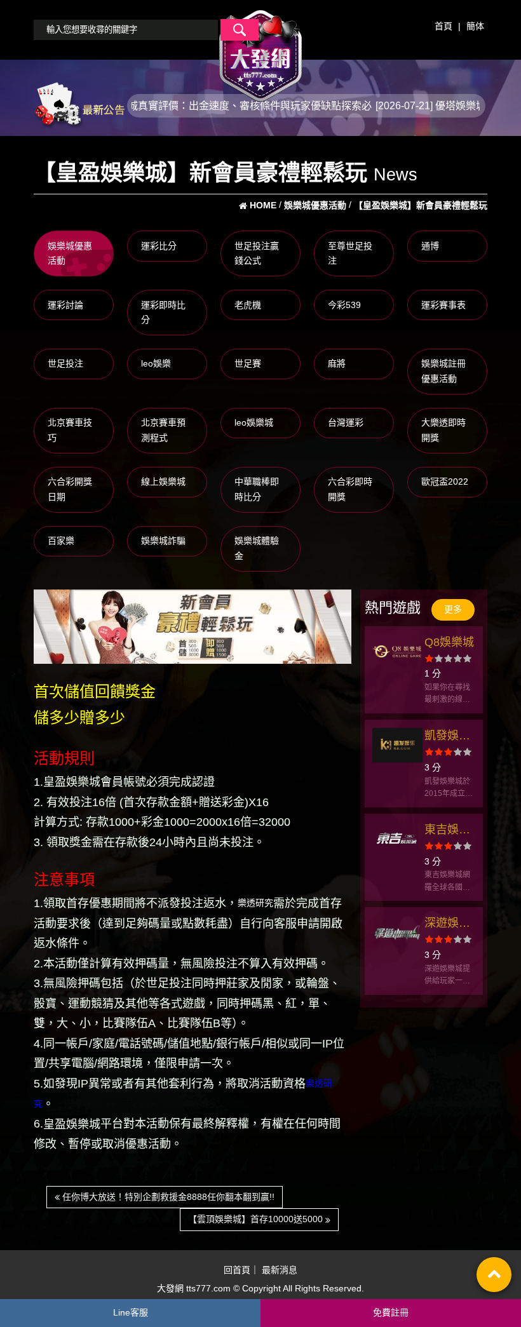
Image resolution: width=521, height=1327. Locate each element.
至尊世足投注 (350, 253)
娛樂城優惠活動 (70, 253)
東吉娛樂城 (447, 831)
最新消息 (279, 1270)
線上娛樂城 (163, 481)
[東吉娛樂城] (397, 839)
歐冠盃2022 (444, 481)
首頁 (443, 26)
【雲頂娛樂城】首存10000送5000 (256, 1219)
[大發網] (260, 50)
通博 (430, 246)
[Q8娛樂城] (397, 652)
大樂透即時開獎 (443, 430)
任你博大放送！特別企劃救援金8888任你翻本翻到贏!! (167, 1197)
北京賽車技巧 (70, 430)
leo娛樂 (156, 363)
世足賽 (247, 363)
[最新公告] (79, 105)
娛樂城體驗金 (256, 548)
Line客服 (130, 1312)
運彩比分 (159, 246)
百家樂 (61, 541)
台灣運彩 (345, 422)
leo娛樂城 (253, 422)
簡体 (475, 26)
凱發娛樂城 (447, 737)
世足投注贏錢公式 (256, 253)
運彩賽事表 (443, 305)
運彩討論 (65, 305)
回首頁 (237, 1270)
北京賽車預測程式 (163, 430)
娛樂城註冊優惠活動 (443, 371)
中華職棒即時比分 (256, 489)
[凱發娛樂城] (397, 745)
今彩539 (344, 305)
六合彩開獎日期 (70, 489)
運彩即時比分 (163, 312)
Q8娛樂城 (449, 642)
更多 (453, 609)
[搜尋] (239, 30)
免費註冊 (391, 1312)
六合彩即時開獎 (350, 489)
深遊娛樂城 (447, 925)
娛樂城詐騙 (163, 541)
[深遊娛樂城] (397, 932)
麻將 (337, 363)
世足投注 (65, 363)
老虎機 (247, 305)
